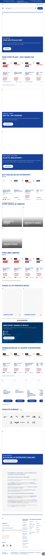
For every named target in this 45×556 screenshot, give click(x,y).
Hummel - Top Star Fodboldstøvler (18, 73)
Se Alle (21, 409)
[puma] (17, 417)
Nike (31, 489)
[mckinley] (28, 422)
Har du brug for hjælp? (25, 520)
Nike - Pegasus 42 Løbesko (6, 269)
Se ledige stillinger (10, 461)
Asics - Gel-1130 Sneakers (6, 73)
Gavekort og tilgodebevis (24, 537)
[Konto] (37, 4)
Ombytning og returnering (25, 528)
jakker (32, 486)
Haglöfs (12, 490)
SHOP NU (7, 48)
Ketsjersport (38, 525)
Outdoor (37, 531)
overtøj (29, 486)
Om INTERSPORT (32, 519)
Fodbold (37, 523)
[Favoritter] (40, 4)
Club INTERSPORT (32, 524)
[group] (7, 392)
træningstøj (14, 483)
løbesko (13, 482)
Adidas (35, 499)
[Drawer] (3, 8)
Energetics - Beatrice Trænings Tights (18, 191)
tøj (10, 484)
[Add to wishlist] (11, 63)
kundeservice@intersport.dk (7, 528)
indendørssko (10, 496)
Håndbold (38, 529)
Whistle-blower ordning (25, 544)
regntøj (9, 487)
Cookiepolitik (24, 531)
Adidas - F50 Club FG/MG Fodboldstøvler (6, 364)
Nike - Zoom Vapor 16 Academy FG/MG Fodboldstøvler (29, 364)
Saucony (18, 500)
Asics (8, 500)
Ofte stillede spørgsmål (24, 534)
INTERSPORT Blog (32, 533)
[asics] (28, 417)
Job (30, 530)
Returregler (38, 552)
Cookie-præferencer (24, 553)
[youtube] (10, 545)
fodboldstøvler (32, 482)
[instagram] (3, 545)
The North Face (27, 489)
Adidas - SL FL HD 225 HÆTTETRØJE (29, 191)
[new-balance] (22, 417)
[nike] (5, 417)
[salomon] (22, 422)
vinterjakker (35, 486)
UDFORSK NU (8, 124)
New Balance (12, 500)
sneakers (32, 495)
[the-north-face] (33, 417)
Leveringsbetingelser (15, 553)
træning (34, 479)
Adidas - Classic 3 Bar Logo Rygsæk (7, 191)
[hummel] (11, 422)
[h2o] (17, 422)
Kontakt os (24, 522)
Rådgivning (38, 519)
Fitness (37, 527)
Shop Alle (4, 58)
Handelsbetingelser (14, 552)
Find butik (31, 521)
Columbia (9, 490)
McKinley (34, 489)
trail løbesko (21, 487)
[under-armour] (33, 422)
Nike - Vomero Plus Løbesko (29, 73)
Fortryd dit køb (25, 547)
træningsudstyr (20, 483)
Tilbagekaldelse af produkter (25, 541)
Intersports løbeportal (24, 525)
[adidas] (11, 417)
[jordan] (39, 417)
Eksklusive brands (31, 527)
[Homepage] (6, 4)
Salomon (21, 500)
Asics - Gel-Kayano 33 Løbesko (29, 269)
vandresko (15, 487)
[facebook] (7, 545)
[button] (39, 73)
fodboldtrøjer (10, 483)
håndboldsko (19, 496)
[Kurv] (42, 4)
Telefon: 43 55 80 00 (5, 525)
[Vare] (7, 67)
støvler (12, 487)
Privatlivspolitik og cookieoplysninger (27, 552)
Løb (37, 521)
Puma (15, 500)
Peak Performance (17, 490)
